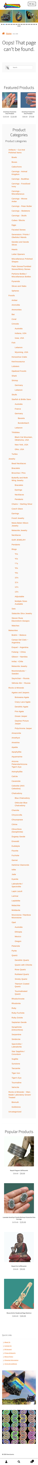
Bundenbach (23, 423)
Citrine (14, 824)
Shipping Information (11, 1360)
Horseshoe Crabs (19, 357)
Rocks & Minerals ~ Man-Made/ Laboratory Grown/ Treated (19, 1094)
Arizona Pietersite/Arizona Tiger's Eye (19, 764)
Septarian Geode (19, 1022)
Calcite (15, 776)
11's (16, 582)
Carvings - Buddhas (20, 179)
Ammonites (17, 310)
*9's (16, 573)
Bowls (14, 157)
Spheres (15, 291)
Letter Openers (18, 254)
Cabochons (17, 167)
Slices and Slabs (19, 286)
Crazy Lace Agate (22, 702)
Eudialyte (16, 846)
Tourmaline (16, 1082)
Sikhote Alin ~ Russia (21, 683)
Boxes (14, 162)
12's (16, 587)
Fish (13, 343)
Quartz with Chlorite (23, 965)
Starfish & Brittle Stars (21, 399)
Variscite (15, 1087)
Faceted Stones (19, 230)
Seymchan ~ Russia (20, 678)
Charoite (15, 810)
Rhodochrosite (18, 999)
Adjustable (19, 596)
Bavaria (21, 418)
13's (16, 592)
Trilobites (16, 432)
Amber (14, 300)
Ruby (14, 1008)
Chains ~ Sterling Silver (22, 504)
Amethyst (16, 738)
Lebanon (19, 347)
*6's (16, 559)
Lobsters (15, 366)
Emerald (15, 841)
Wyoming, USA (21, 352)
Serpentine (16, 1034)
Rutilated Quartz (22, 974)
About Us (7, 1342)
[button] (1, 24)
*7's (16, 563)
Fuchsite (15, 855)
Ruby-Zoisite (17, 1018)
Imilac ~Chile (17, 661)
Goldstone (16, 1107)
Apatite (15, 747)
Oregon (18, 941)
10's (16, 578)
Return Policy (9, 1357)
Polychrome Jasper (23, 728)
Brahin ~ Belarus (19, 635)
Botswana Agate (22, 697)
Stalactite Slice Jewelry (22, 613)
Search (19, 1462)
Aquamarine (17, 757)
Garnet (15, 860)
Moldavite (16, 910)
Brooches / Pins (19, 473)
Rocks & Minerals (16, 688)
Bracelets (16, 468)
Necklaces (19, 495)
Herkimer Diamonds (20, 865)
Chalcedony (17, 793)
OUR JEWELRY (19, 540)
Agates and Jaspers (20, 692)
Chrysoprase (17, 820)
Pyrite (14, 951)
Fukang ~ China (19, 652)
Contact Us (8, 1346)
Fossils (11, 295)
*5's (16, 554)
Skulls (14, 394)
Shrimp (15, 380)
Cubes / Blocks (18, 220)
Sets (14, 609)
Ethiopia (18, 932)
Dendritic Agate (21, 707)
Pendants (19, 499)
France (18, 409)
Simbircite (16, 1039)
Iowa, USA (19, 338)
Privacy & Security (10, 1353)
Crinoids (15, 324)
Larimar (15, 896)
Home (9, 33)
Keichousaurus (18, 361)
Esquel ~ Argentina (20, 647)
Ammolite (16, 305)
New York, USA (21, 445)
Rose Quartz (20, 969)
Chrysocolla (17, 815)
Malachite (16, 905)
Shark (14, 376)
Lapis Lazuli (17, 891)
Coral (14, 319)
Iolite (14, 869)
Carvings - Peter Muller (22, 206)
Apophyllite (16, 752)
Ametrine (16, 742)
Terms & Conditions (11, 1364)
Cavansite (16, 781)
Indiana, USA (20, 333)
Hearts (14, 249)
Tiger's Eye (16, 1078)
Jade (14, 874)
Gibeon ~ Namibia (19, 657)
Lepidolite (16, 901)
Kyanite (15, 879)
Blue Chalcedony (22, 798)
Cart (29, 1460)
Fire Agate (19, 711)
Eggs (14, 225)
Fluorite (15, 851)
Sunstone (16, 1064)
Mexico (18, 936)
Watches (15, 626)
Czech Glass (17, 509)
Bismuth (15, 1102)
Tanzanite (16, 1068)
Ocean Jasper (21, 716)
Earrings (18, 490)
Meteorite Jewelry (19, 530)
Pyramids (16, 281)
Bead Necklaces (19, 463)
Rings (14, 549)
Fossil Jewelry (18, 518)
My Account (8, 1349)
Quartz (15, 955)
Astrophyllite (17, 772)
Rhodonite (16, 1003)
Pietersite (16, 946)
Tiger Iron (16, 1073)
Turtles (15, 454)
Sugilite (15, 1059)
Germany (19, 385)
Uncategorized (14, 1112)
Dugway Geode (18, 836)
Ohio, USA (19, 449)
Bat (13, 314)
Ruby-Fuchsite (18, 1013)
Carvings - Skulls (19, 215)
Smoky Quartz (21, 979)
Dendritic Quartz (22, 960)
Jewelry (11, 459)
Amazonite (16, 733)
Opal (14, 922)
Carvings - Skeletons (21, 211)
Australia (19, 328)
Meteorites (13, 630)
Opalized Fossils (19, 371)
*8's (16, 568)
